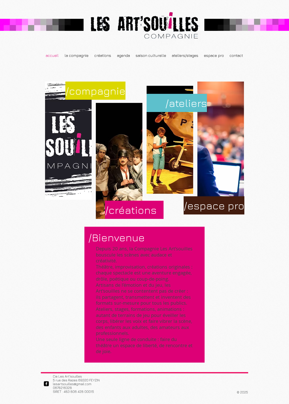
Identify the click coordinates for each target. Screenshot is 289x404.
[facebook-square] (46, 383)
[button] (123, 55)
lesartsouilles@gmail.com (72, 384)
